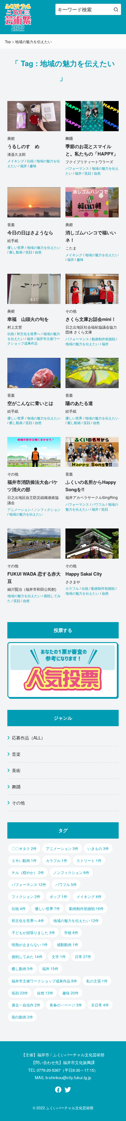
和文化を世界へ (28, 333)
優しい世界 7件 (47, 908)
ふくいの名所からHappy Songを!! (90, 486)
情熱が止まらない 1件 (30, 944)
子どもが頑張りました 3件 (33, 932)
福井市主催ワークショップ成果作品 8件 (44, 980)
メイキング (15, 160)
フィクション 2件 (26, 896)
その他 (18, 802)
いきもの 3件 (98, 848)
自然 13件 (45, 992)
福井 (23, 165)
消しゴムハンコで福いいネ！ (90, 236)
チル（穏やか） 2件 (28, 872)
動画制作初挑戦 (103, 338)
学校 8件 (71, 932)
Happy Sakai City (83, 573)
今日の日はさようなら (30, 232)
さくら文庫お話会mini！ (90, 319)
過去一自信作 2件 (26, 1004)
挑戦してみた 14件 (27, 956)
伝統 (30, 160)
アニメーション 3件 (62, 848)
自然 (97, 173)
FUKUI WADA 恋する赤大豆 (34, 577)
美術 (16, 770)
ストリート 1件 (89, 860)
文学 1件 (59, 956)
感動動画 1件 (67, 944)
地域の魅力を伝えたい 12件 (76, 920)
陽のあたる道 (79, 403)
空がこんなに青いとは (30, 403)
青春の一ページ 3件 (66, 1004)
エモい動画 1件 (24, 860)
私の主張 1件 (97, 980)
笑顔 (87, 173)
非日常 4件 (100, 1004)
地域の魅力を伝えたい (92, 170)
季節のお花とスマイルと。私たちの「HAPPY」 (91, 150)
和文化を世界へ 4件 (28, 920)
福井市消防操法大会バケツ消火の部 (32, 486)
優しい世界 (15, 247)
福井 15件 (50, 968)
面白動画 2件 (22, 1016)
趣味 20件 (70, 992)
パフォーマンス (77, 168)
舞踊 (16, 786)
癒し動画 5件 (22, 968)
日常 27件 (83, 956)
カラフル (72, 588)
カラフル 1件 (56, 860)
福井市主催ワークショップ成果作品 (33, 341)
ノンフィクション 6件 (71, 872)
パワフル (98, 504)
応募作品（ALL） (28, 738)
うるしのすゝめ (23, 146)
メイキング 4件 (89, 896)
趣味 (33, 165)
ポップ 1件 (58, 896)
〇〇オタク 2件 (24, 848)
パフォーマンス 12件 (29, 884)
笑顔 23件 (20, 992)
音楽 (16, 754)
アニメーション (19, 509)
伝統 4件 (19, 908)
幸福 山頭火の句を (28, 319)
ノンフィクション (47, 509)
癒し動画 (16, 251)
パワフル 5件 (66, 884)
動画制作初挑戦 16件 (86, 908)
